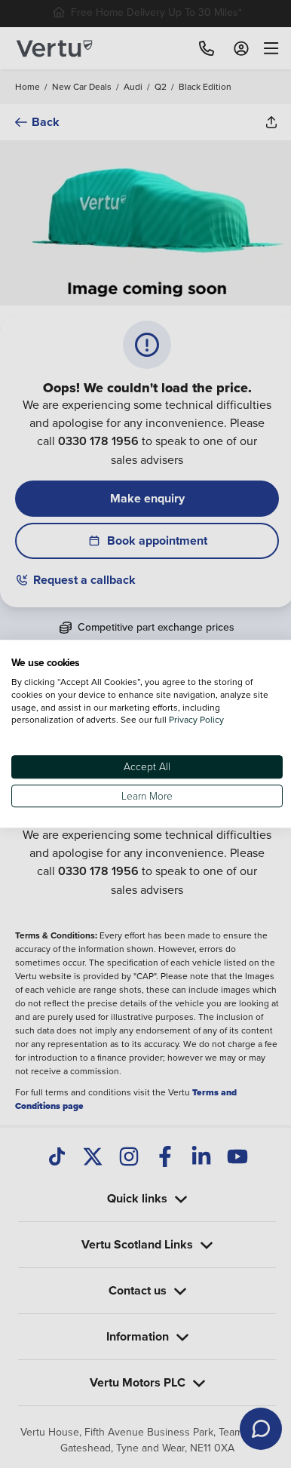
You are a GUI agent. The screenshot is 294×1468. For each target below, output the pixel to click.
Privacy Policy (196, 720)
